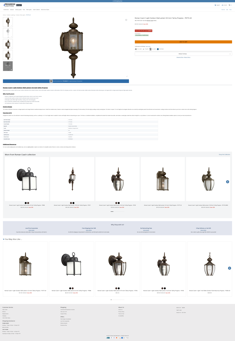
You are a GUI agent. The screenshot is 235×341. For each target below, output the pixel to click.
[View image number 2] (8, 33)
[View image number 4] (8, 55)
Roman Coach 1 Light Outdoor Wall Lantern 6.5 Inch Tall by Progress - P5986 (27, 205)
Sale (227, 9)
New (230, 9)
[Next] (227, 181)
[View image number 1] (8, 22)
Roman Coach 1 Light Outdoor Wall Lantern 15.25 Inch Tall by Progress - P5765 (117, 205)
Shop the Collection (224, 154)
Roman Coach (150, 20)
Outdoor (12, 9)
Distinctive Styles (45, 9)
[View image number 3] (8, 44)
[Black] (26, 203)
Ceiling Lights (18, 9)
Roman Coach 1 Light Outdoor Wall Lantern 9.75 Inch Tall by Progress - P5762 (117, 290)
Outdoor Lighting (11, 15)
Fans (24, 9)
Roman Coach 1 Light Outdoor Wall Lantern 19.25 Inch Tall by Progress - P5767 (72, 205)
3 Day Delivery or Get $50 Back (141, 35)
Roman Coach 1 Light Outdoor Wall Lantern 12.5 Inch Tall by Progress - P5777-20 (163, 205)
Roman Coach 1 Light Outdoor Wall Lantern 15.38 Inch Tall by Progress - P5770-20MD (208, 205)
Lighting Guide (30, 147)
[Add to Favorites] (126, 20)
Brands (223, 9)
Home (4, 15)
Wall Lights (29, 9)
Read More (31, 230)
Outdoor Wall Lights (20, 15)
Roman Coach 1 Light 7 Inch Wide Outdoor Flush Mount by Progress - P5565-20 (209, 290)
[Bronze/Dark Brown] (28, 203)
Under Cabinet (36, 9)
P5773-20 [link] (28, 15)
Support (218, 5)
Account (225, 5)
